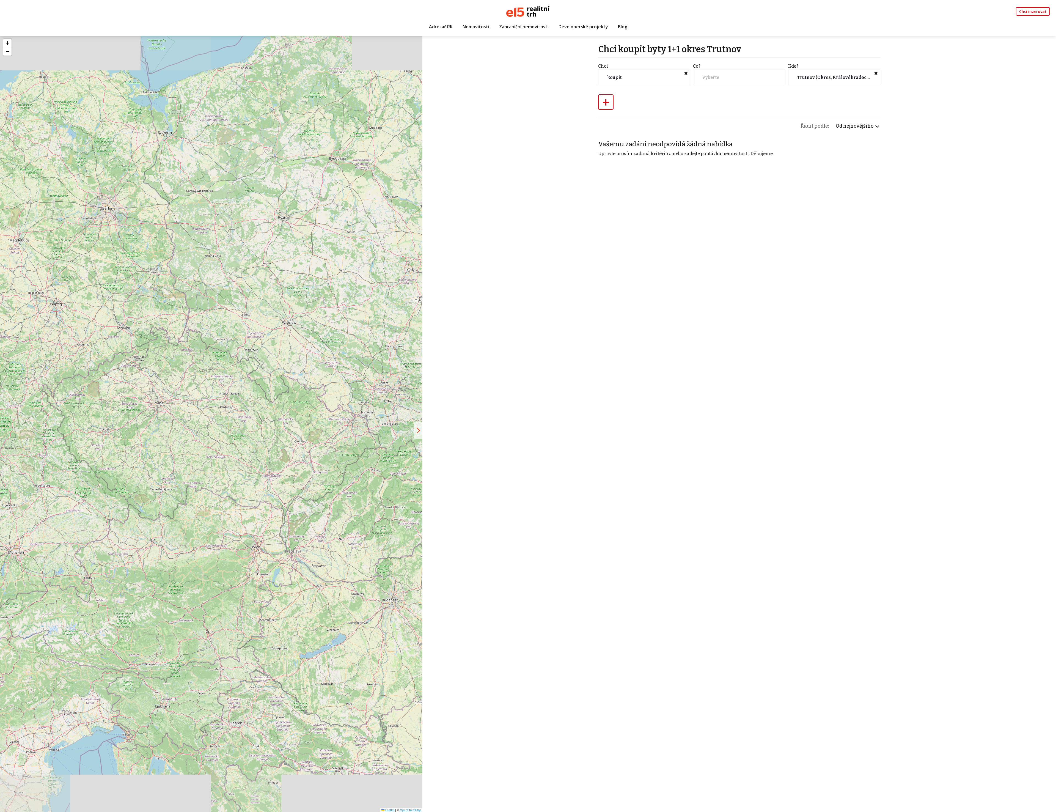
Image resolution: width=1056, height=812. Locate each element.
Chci (603, 66)
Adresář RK (441, 27)
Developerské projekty (583, 27)
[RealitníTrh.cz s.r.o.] (527, 10)
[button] (7, 43)
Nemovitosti (476, 27)
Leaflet (389, 810)
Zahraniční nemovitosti (524, 27)
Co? (696, 66)
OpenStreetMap (410, 810)
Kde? (793, 66)
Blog (622, 27)
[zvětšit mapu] (418, 430)
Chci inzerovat (1033, 11)
